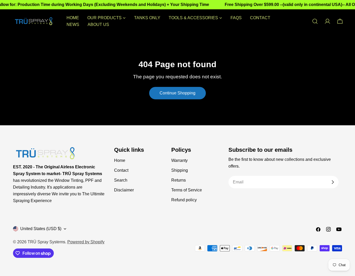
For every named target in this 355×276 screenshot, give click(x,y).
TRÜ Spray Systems (46, 242)
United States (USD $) (40, 228)
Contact (121, 170)
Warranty (179, 160)
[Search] (315, 21)
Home (119, 160)
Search (120, 180)
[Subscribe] (332, 182)
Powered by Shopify (85, 242)
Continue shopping (177, 93)
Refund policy (184, 200)
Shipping (179, 170)
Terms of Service (186, 190)
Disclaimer (124, 190)
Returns (178, 180)
